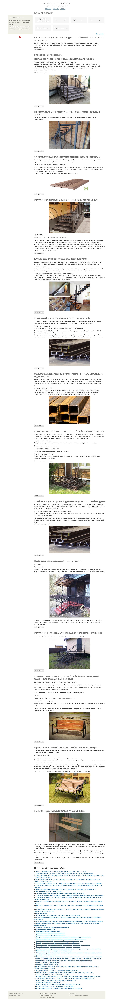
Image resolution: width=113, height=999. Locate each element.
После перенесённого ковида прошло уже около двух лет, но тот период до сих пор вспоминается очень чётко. (70, 875)
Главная (48, 9)
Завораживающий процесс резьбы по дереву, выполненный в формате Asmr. (60, 893)
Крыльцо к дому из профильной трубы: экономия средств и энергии (64, 59)
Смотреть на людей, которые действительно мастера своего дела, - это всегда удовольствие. (65, 973)
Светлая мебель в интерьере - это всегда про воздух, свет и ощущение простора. (61, 939)
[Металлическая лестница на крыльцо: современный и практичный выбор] (69, 217)
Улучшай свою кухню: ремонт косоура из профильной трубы (61, 259)
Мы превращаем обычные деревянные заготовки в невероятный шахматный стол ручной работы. (66, 889)
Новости (56, 9)
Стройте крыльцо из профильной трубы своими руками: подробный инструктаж (69, 501)
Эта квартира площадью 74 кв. (45, 929)
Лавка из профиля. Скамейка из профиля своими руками (59, 811)
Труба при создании (96, 20)
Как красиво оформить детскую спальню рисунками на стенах (55, 986)
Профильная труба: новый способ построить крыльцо (58, 561)
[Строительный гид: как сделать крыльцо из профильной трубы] (69, 352)
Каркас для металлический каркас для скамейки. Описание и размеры (65, 747)
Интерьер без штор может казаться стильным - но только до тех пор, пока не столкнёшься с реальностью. (68, 959)
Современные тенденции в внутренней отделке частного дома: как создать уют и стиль (63, 945)
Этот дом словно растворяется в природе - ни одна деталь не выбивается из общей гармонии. (65, 978)
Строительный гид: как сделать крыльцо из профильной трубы (62, 318)
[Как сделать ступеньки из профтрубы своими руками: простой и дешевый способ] (69, 135)
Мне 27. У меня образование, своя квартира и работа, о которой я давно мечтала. (61, 872)
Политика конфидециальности (46, 995)
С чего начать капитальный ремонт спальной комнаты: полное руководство (59, 941)
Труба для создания (79, 20)
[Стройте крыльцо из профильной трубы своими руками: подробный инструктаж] (69, 539)
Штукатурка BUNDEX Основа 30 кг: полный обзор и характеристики (57, 971)
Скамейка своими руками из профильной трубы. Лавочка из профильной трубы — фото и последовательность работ (67, 677)
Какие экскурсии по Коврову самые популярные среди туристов (56, 980)
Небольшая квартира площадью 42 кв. (48, 931)
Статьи (62, 9)
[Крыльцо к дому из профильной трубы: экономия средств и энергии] (69, 89)
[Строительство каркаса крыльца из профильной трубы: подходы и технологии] (69, 478)
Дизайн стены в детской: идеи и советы (48, 982)
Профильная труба (61, 20)
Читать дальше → (39, 49)
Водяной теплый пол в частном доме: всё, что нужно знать (54, 951)
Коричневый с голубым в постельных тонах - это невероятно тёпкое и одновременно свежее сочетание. (68, 976)
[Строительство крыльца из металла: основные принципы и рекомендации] (69, 183)
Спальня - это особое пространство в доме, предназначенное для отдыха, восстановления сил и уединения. (69, 883)
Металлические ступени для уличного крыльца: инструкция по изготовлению (68, 633)
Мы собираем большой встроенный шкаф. (49, 891)
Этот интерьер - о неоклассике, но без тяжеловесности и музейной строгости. (19, 22)
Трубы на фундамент (43, 28)
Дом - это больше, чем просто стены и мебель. (50, 933)
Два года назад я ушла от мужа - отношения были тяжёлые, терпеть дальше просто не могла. (64, 873)
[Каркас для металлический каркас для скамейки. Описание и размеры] (69, 788)
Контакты (41, 993)
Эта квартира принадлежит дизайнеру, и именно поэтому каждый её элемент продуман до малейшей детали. (70, 895)
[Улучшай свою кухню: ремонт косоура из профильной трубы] (69, 296)
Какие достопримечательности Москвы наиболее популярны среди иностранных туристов (64, 961)
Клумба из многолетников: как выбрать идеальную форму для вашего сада (59, 988)
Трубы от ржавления (61, 28)
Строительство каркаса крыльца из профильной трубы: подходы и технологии (69, 431)
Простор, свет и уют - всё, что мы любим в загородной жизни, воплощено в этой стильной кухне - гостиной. (69, 957)
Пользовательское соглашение (50, 993)
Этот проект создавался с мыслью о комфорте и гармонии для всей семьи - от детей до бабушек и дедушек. (69, 921)
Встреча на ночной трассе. (44, 877)
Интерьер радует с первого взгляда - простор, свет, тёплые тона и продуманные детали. (63, 937)
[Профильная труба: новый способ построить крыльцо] (69, 596)
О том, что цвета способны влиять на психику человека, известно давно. (58, 915)
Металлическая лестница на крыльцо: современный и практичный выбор (67, 200)
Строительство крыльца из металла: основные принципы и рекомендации (67, 157)
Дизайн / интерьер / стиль (56, 3)
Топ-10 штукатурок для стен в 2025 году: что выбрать (52, 974)
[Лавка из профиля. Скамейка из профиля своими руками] (69, 827)
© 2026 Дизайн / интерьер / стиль (16, 993)
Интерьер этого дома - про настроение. (48, 963)
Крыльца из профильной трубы (43, 20)
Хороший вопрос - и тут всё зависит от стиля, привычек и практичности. (58, 947)
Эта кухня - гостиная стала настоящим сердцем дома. (52, 927)
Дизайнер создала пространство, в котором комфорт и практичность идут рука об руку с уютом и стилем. (68, 949)
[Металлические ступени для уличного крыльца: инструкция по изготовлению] (69, 653)
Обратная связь (73, 993)
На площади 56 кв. (42, 913)
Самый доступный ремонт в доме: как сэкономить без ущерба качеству (58, 943)
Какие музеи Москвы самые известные (48, 965)
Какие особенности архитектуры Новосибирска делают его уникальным (58, 984)
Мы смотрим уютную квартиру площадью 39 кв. (50, 935)
